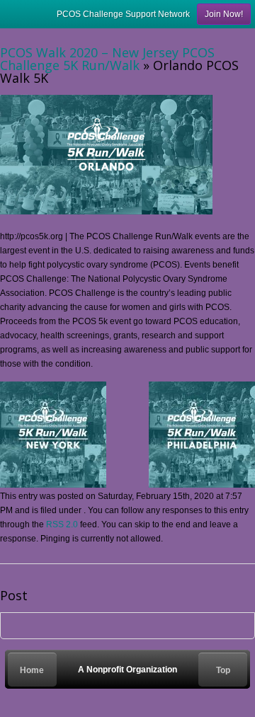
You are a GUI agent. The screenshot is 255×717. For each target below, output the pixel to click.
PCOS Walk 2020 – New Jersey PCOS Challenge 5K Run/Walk (107, 59)
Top (223, 670)
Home (32, 670)
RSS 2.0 (62, 524)
